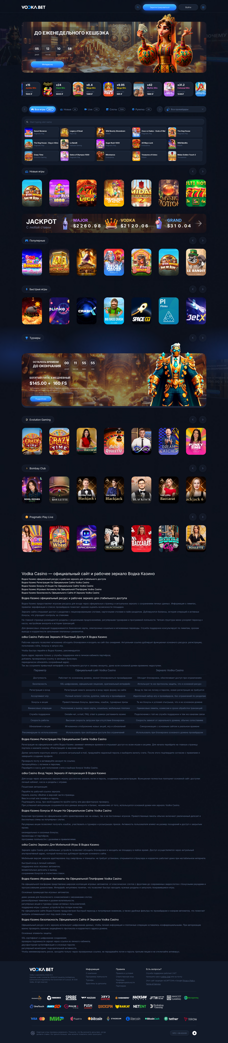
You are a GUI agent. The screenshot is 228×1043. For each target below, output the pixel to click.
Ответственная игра (125, 976)
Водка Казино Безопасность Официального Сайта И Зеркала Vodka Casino (60, 592)
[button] (25, 109)
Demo (32, 209)
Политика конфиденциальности (125, 981)
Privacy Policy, (189, 980)
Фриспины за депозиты (96, 983)
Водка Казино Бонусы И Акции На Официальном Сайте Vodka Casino (57, 586)
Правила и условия (124, 973)
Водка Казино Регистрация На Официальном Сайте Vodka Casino (55, 582)
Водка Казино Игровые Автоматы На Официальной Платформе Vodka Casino (62, 589)
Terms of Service (153, 984)
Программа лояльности (96, 976)
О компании (91, 973)
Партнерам (121, 986)
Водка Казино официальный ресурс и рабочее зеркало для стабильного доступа (64, 579)
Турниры (90, 980)
